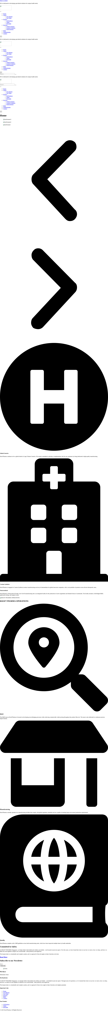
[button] (54, 181)
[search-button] (15, 74)
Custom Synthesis (10, 28)
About (4, 15)
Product (5, 19)
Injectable (8, 23)
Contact (5, 33)
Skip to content (4, 0)
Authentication (7, 32)
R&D (4, 30)
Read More (3, 957)
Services (5, 25)
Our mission (9, 16)
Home (4, 13)
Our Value (8, 18)
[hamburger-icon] (0, 11)
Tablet (7, 22)
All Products (9, 21)
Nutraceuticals (9, 29)
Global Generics (10, 26)
